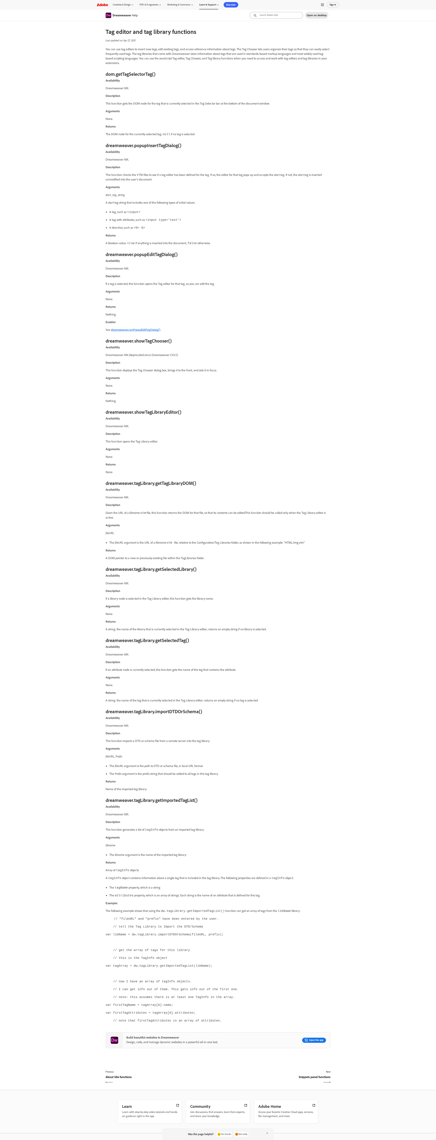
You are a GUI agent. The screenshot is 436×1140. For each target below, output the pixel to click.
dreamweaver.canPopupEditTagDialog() (135, 330)
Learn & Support (207, 4)
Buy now (231, 4)
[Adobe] (102, 4)
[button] (322, 4)
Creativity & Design (122, 4)
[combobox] (276, 15)
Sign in (333, 4)
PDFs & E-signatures (148, 4)
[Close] (267, 1133)
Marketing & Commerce (178, 4)
